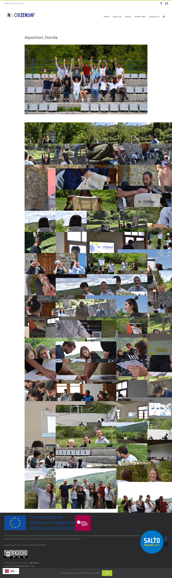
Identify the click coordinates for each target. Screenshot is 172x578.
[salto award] (152, 526)
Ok (107, 573)
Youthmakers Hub (21, 566)
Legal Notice (34, 563)
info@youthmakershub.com (14, 3)
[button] (164, 16)
